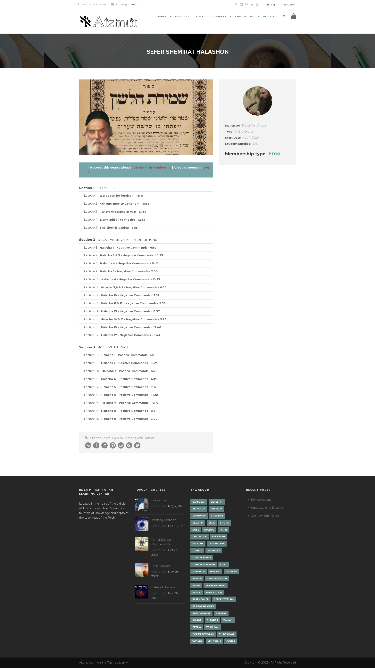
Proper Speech (217, 578)
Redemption (214, 592)
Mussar (149, 438)
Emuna (224, 522)
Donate (269, 16)
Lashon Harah (133, 438)
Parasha (231, 571)
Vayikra (197, 641)
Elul (212, 522)
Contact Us (244, 16)
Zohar (230, 641)
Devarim (197, 522)
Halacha (117, 438)
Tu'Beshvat (227, 634)
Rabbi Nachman (215, 585)
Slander (212, 620)
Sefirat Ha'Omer (203, 606)
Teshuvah (212, 627)
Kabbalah (213, 550)
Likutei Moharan (203, 564)
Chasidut (217, 515)
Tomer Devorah (203, 634)
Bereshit (217, 501)
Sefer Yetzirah (224, 599)
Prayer (197, 578)
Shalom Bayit (201, 613)
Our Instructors (189, 16)
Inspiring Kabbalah (163, 520)
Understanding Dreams (267, 507)
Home (162, 16)
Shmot (197, 620)
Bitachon (198, 508)
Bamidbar (198, 501)
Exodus (209, 529)
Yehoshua (214, 641)
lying (223, 564)
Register (289, 4)
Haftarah (218, 536)
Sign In (275, 4)
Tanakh (228, 620)
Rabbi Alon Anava (254, 125)
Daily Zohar (159, 500)
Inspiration (217, 543)
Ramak (196, 592)
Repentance (200, 599)
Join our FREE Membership (151, 167)
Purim (196, 585)
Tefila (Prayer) (160, 566)
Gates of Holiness (163, 587)
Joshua (197, 550)
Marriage (198, 571)
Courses (220, 16)
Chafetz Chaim (100, 438)
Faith (223, 529)
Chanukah (199, 515)
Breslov (216, 508)
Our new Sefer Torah (265, 515)
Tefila (196, 627)
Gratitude (199, 536)
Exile (195, 529)
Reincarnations (261, 499)
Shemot (221, 613)
